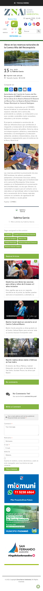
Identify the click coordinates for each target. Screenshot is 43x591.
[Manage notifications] (38, 586)
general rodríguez (11, 238)
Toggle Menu (23, 3)
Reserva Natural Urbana (13, 246)
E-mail (7, 445)
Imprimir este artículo (14, 75)
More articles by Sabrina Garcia (22, 222)
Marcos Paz (22, 238)
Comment (8, 424)
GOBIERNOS (11, 276)
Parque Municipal (10, 242)
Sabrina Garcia (18, 71)
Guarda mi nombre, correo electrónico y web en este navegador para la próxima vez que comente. (21, 463)
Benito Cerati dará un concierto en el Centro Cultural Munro (21, 323)
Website (7, 452)
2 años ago (33, 316)
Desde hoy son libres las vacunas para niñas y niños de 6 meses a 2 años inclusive (20, 284)
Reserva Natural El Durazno (28, 242)
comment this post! (30, 396)
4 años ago (33, 276)
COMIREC (8, 234)
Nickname (8, 438)
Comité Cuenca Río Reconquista (24, 234)
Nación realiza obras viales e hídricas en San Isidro (21, 360)
